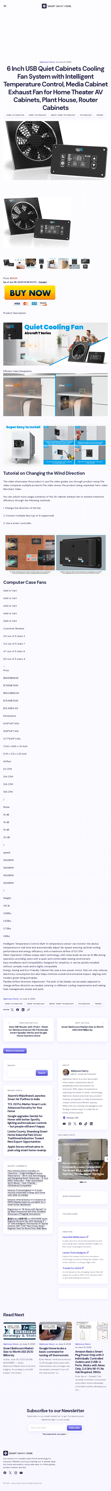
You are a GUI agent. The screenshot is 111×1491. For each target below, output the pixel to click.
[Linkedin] (91, 1123)
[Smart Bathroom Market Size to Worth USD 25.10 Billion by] (82, 1030)
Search (11, 1065)
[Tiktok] (86, 1123)
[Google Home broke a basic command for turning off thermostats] (55, 1331)
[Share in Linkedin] (23, 1009)
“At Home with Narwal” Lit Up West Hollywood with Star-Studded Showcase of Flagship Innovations (27, 1211)
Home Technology (38, 115)
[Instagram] (69, 1123)
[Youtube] (64, 1123)
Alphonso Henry (79, 1071)
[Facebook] (80, 1123)
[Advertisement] (55, 36)
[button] (4, 6)
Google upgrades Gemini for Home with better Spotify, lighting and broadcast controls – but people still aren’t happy (27, 1121)
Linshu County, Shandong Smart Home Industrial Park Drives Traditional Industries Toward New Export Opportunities (28, 1137)
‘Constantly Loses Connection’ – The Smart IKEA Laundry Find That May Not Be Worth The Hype (83, 1170)
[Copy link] (28, 1009)
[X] (75, 1123)
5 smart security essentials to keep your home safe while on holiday (26, 1192)
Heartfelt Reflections (74, 1237)
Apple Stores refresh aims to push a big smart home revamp (27, 1148)
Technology (86, 115)
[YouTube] (21, 1473)
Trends (99, 115)
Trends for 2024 (72, 1268)
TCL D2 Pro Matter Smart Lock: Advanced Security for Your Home (27, 1108)
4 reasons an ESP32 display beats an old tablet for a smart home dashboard (27, 1202)
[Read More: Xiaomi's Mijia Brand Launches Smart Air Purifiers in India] (83, 1159)
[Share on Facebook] (17, 1009)
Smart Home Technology (63, 115)
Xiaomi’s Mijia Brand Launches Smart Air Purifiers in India (26, 1097)
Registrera (13, 1209)
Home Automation (15, 115)
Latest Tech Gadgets (74, 1252)
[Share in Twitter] (12, 1009)
